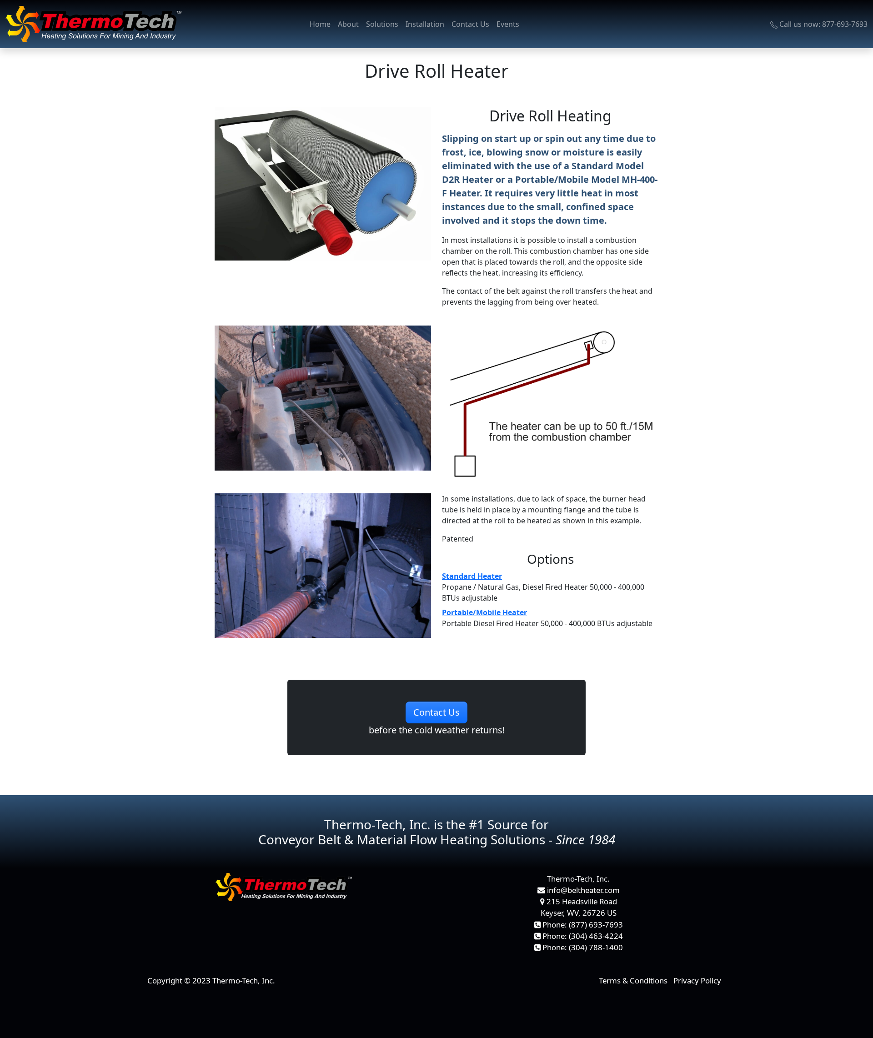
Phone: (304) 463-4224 (582, 936)
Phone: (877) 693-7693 (582, 924)
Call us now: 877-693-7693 (823, 24)
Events (508, 24)
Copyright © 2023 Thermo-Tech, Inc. (211, 980)
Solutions (382, 24)
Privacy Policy (697, 980)
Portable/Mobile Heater (484, 612)
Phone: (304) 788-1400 (582, 947)
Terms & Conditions (633, 980)
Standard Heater (472, 576)
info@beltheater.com (582, 890)
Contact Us (470, 24)
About (348, 24)
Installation (425, 24)
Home (320, 24)
